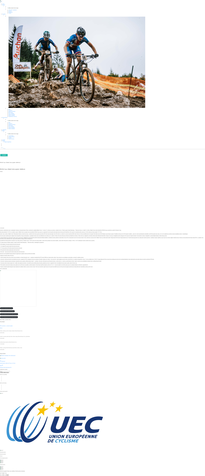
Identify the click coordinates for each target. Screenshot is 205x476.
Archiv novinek (4, 389)
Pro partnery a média (5, 377)
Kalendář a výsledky (5, 388)
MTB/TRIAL (11, 112)
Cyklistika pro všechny (13, 116)
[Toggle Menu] (0, 2)
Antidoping (10, 12)
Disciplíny (4, 14)
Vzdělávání (4, 129)
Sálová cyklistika (12, 114)
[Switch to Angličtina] (4, 148)
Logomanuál (11, 135)
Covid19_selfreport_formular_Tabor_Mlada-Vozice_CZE (9, 314)
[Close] (7, 475)
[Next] (4, 474)
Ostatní (10, 13)
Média (3, 130)
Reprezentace (4, 117)
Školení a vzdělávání (5, 379)
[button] (2, 147)
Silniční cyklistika (12, 115)
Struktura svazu (4, 376)
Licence (10, 11)
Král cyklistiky (4, 387)
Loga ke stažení (11, 136)
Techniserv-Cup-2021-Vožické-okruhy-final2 (7, 311)
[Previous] (1, 474)
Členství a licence (5, 380)
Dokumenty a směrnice (6, 378)
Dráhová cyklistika (12, 111)
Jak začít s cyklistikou (13, 10)
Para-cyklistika (11, 113)
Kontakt (10, 137)
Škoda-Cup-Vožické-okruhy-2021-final (6, 308)
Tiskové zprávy (11, 138)
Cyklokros (10, 110)
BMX (9, 109)
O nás (3, 3)
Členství (3, 4)
